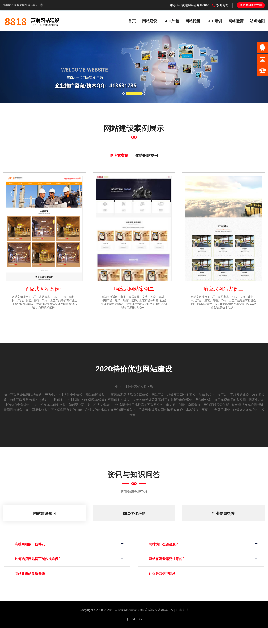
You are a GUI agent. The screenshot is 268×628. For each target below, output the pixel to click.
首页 (132, 21)
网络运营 (236, 21)
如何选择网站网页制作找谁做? (38, 559)
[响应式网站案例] (44, 228)
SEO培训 (214, 21)
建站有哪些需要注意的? (166, 559)
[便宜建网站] (32, 20)
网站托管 (192, 21)
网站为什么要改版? (163, 544)
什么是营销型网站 (162, 573)
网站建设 (149, 21)
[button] (20, 67)
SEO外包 (171, 21)
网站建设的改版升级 (30, 573)
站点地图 (257, 21)
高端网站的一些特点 (30, 544)
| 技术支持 (181, 610)
